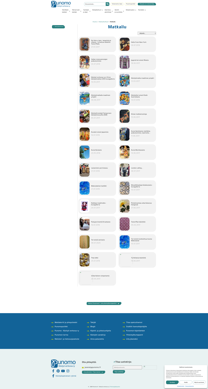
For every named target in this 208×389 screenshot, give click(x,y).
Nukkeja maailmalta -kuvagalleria (98, 204)
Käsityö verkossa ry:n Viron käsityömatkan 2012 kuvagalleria (103, 78)
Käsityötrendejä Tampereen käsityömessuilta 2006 (101, 114)
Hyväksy (172, 382)
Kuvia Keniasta (96, 150)
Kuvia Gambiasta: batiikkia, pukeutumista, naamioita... (140, 132)
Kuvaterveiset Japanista (99, 132)
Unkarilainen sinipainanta (100, 276)
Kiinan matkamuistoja (139, 114)
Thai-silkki (94, 258)
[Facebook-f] (53, 371)
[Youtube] (63, 371)
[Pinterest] (58, 371)
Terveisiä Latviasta (98, 240)
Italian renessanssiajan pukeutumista (99, 60)
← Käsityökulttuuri (58, 26)
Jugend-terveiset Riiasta (140, 60)
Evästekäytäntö (180, 386)
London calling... (137, 168)
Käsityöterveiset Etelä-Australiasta (139, 96)
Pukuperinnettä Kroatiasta (100, 222)
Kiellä (186, 382)
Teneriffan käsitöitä (138, 222)
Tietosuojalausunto (189, 386)
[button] (66, 11)
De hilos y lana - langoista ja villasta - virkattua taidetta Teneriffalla (101, 42)
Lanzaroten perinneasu (99, 168)
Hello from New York (138, 42)
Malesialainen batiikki (99, 186)
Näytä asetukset (199, 382)
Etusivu (95, 22)
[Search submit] (107, 4)
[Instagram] (67, 371)
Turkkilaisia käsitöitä (138, 258)
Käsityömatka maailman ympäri (142, 78)
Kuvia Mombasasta (138, 150)
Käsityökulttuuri (103, 22)
